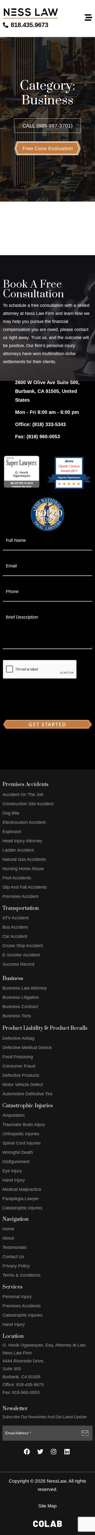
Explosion (11, 831)
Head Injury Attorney (22, 840)
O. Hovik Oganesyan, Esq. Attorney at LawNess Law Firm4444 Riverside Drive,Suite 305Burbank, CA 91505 (44, 1361)
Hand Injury (13, 1180)
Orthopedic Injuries (20, 1133)
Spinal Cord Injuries (21, 1143)
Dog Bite (10, 813)
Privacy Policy (16, 1265)
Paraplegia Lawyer (20, 1198)
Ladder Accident (18, 850)
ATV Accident (15, 917)
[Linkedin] (67, 1452)
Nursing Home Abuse (23, 868)
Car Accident (14, 936)
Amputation (13, 1115)
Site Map (47, 1505)
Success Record (18, 964)
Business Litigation (20, 997)
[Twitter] (40, 1452)
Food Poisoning (17, 1056)
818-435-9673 (30, 1384)
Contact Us (13, 1256)
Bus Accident (15, 927)
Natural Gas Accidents (24, 859)
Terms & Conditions (21, 1275)
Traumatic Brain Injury (23, 1124)
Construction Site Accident (28, 803)
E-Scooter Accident (21, 954)
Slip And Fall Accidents (24, 887)
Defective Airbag (18, 1038)
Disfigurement (15, 1161)
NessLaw (56, 1481)
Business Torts (16, 1015)
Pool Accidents (16, 877)
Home (8, 1228)
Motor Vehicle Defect (22, 1084)
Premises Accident (20, 896)
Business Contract (20, 1006)
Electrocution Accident (24, 822)
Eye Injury (12, 1170)
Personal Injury (17, 1296)
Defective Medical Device (27, 1047)
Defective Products (20, 1075)
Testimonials (14, 1247)
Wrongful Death (17, 1152)
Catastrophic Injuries (22, 1207)
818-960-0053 (25, 1392)
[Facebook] (27, 1452)
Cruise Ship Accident (22, 945)
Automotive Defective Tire (27, 1093)
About (8, 1238)
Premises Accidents (21, 1305)
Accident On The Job (22, 794)
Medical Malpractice (21, 1189)
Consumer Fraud (18, 1066)
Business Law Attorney (24, 988)
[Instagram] (54, 1452)
